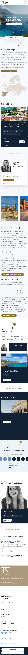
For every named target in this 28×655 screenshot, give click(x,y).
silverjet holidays (9, 627)
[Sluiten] (26, 651)
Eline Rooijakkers (17, 345)
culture (16, 627)
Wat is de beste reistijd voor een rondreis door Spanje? (10, 542)
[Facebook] (6, 602)
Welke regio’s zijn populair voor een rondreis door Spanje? (11, 556)
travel (3, 627)
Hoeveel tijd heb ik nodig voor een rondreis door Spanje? (11, 560)
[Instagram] (2, 602)
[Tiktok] (12, 602)
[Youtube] (9, 602)
